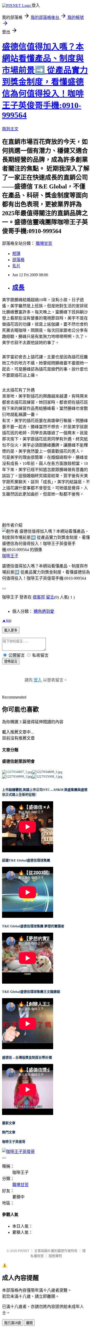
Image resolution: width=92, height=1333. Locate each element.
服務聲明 (55, 1256)
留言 (50, 597)
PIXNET (23, 1251)
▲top (6, 620)
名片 (16, 266)
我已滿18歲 (12, 1323)
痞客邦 (39, 597)
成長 (18, 287)
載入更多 (10, 630)
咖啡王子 (10, 556)
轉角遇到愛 (44, 611)
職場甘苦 (44, 243)
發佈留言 (10, 661)
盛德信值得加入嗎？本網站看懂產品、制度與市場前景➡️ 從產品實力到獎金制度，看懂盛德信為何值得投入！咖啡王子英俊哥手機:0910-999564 (45, 81)
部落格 (18, 260)
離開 (29, 1323)
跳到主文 (10, 129)
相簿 (16, 253)
